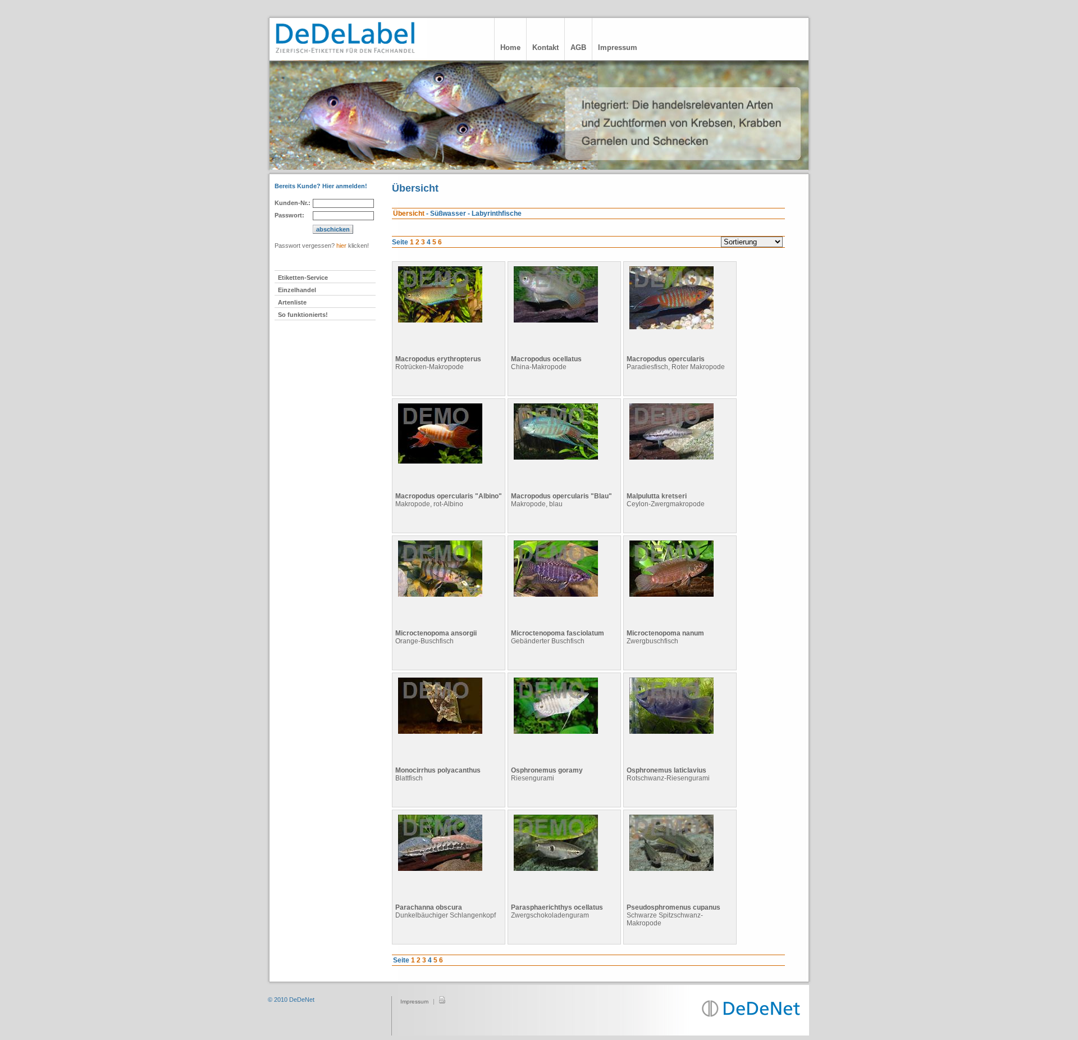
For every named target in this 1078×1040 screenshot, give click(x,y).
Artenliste (292, 302)
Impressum (617, 47)
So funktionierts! (303, 314)
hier (341, 245)
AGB (578, 47)
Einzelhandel (297, 290)
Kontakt (545, 47)
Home (510, 47)
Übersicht (408, 213)
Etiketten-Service (303, 277)
